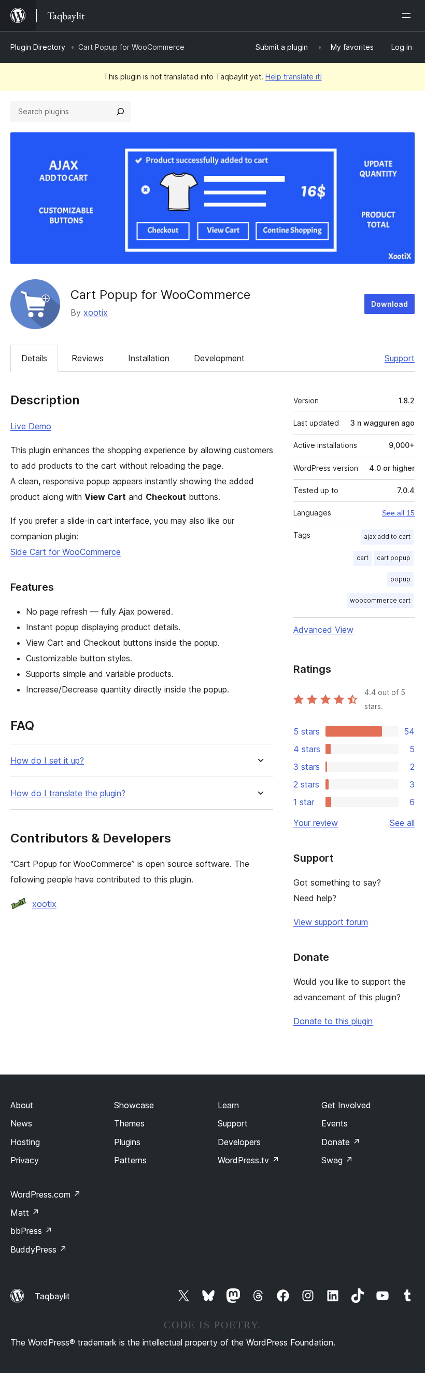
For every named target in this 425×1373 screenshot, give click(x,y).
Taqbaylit (52, 1296)
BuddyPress (38, 1249)
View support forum (330, 922)
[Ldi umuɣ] (408, 15)
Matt (24, 1212)
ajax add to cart (387, 536)
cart (363, 558)
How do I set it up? (47, 761)
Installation (148, 358)
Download (389, 304)
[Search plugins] (120, 111)
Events (334, 1123)
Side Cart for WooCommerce (65, 552)
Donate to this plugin (333, 1021)
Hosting (25, 1142)
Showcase (134, 1105)
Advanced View (323, 629)
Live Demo (30, 426)
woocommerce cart (380, 600)
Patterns (130, 1160)
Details (34, 358)
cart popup (393, 558)
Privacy (24, 1160)
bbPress (31, 1231)
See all (402, 823)
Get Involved (346, 1105)
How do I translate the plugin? (67, 793)
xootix (95, 312)
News (21, 1123)
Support (400, 358)
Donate (340, 1142)
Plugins (127, 1142)
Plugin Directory (37, 47)
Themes (129, 1123)
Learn (228, 1105)
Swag (337, 1160)
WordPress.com (45, 1194)
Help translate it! (293, 76)
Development (219, 358)
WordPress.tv (248, 1160)
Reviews (88, 358)
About (21, 1105)
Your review (315, 823)
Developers (239, 1142)
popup (400, 579)
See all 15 (398, 513)
